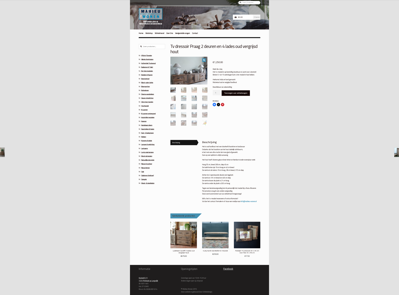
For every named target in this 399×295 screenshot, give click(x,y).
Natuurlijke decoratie (147, 160)
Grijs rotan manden (147, 102)
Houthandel (145, 106)
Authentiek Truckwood (148, 63)
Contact (195, 33)
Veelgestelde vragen (182, 33)
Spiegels (144, 179)
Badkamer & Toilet (147, 67)
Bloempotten (145, 86)
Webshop (149, 33)
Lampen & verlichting (148, 144)
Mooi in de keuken (146, 156)
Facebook (228, 269)
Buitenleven (145, 90)
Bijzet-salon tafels (147, 82)
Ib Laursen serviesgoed (148, 113)
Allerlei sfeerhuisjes (147, 59)
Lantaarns (144, 148)
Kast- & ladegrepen (147, 133)
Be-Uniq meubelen (147, 71)
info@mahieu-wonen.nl (249, 201)
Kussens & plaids (146, 140)
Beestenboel (145, 79)
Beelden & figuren (147, 75)
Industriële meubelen (147, 117)
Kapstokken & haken (147, 129)
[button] (204, 60)
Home (141, 33)
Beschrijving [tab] (176, 142)
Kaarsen (144, 121)
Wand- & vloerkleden (147, 183)
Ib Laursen (144, 110)
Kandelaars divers (146, 125)
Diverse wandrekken (147, 94)
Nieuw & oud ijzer (146, 164)
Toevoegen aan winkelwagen (235, 93)
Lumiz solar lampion (147, 152)
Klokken (143, 137)
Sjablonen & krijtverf (147, 175)
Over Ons (169, 33)
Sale (142, 171)
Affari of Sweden (146, 55)
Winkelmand (159, 33)
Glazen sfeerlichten (147, 98)
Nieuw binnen (145, 168)
